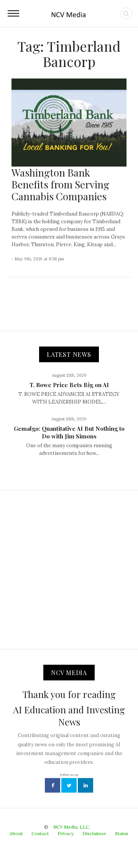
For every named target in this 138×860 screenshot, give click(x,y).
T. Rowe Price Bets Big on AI (69, 385)
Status (121, 833)
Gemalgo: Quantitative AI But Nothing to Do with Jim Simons (69, 432)
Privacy (66, 833)
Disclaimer (94, 833)
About (16, 833)
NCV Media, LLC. (71, 827)
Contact (40, 833)
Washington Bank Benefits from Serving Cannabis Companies (60, 184)
